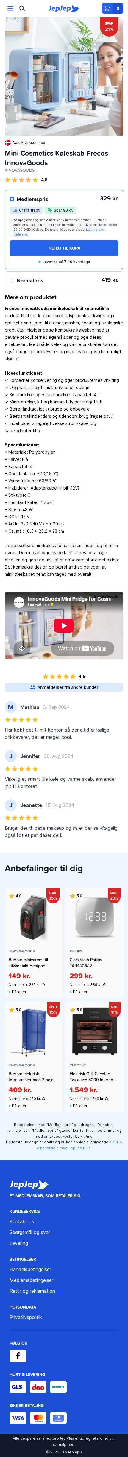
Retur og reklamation (32, 1291)
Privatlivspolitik (26, 1317)
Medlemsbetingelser (31, 1280)
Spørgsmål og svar (30, 1232)
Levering (19, 1243)
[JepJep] (64, 8)
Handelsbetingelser (30, 1269)
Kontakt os (22, 1221)
